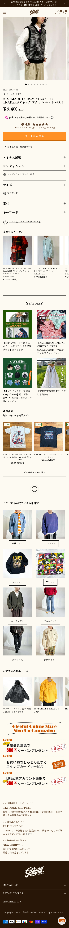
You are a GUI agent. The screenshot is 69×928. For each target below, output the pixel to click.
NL (66, 709)
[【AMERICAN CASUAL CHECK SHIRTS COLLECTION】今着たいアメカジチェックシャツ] (51, 324)
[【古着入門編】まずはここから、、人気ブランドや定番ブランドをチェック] (17, 324)
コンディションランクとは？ (20, 174)
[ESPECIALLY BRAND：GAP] (48, 691)
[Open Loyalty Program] (62, 921)
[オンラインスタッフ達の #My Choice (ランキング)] (17, 691)
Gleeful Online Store (32, 913)
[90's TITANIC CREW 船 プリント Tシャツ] (48, 436)
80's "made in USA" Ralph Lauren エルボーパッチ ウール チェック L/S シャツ (17, 271)
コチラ (28, 834)
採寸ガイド (12, 193)
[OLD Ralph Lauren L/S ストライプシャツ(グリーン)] (48, 250)
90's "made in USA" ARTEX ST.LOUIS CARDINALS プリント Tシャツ (17, 457)
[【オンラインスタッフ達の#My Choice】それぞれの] (17, 372)
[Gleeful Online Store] (34, 12)
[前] (4, 3)
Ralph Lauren (8, 276)
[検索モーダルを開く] (54, 12)
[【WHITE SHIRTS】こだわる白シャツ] (51, 372)
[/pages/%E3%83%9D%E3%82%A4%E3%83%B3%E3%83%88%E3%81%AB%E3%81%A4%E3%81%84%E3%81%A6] (34, 754)
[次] (64, 3)
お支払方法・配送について (19, 147)
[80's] (17, 250)
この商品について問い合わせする (25, 222)
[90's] (17, 436)
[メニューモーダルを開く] (4, 12)
